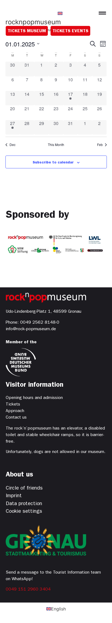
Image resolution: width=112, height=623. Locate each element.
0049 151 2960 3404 (28, 590)
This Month (56, 144)
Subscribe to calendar (53, 163)
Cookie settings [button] (24, 511)
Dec (12, 144)
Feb (100, 144)
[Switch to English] (60, 13)
